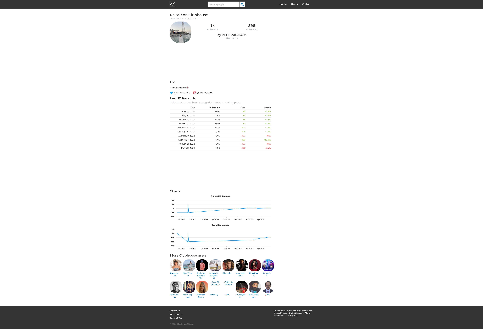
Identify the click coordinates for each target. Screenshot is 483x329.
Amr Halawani (240, 274)
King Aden (267, 274)
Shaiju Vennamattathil (200, 275)
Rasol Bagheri (187, 296)
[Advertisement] (220, 62)
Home (283, 4)
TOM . (227, 295)
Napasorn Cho (174, 274)
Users (294, 4)
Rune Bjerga (174, 296)
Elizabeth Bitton (201, 296)
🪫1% (266, 295)
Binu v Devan (253, 296)
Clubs (305, 4)
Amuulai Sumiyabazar (214, 275)
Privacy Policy (176, 314)
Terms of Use (176, 318)
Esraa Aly (214, 295)
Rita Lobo (227, 273)
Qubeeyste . (240, 296)
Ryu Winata (187, 274)
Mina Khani (253, 274)
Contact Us (175, 311)
